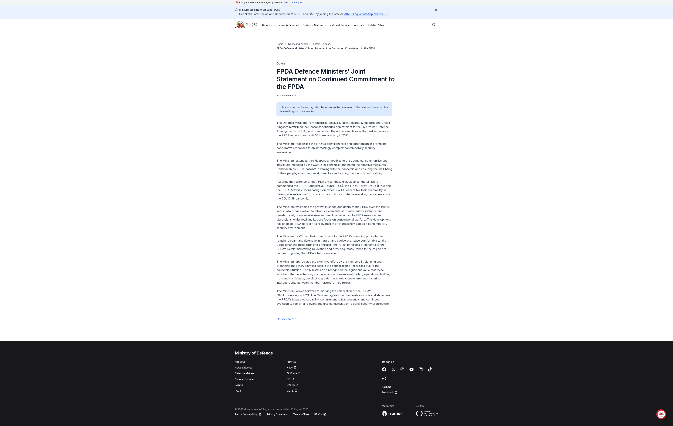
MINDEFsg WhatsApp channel (364, 14)
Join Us (239, 384)
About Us (240, 361)
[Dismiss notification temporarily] (436, 10)
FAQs (238, 390)
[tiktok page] (430, 369)
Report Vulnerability (246, 414)
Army (290, 361)
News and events (298, 43)
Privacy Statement (277, 414)
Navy (290, 367)
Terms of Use (301, 414)
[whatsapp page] (384, 378)
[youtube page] (411, 369)
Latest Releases (322, 43)
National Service (339, 25)
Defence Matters (244, 373)
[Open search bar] (434, 25)
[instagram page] (402, 369)
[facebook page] (384, 369)
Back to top (288, 319)
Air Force (292, 373)
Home (280, 43)
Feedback (388, 392)
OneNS (291, 384)
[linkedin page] (421, 369)
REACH (318, 414)
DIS (289, 379)
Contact (386, 386)
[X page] (393, 369)
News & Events (243, 367)
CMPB (290, 390)
